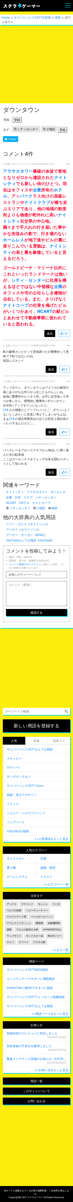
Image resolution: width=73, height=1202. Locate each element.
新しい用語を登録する (37, 725)
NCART (44, 311)
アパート (23, 942)
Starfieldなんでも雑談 (21, 540)
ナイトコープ (16, 305)
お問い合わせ (36, 1101)
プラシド (13, 804)
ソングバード (16, 822)
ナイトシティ (15, 492)
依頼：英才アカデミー (22, 795)
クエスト (46, 877)
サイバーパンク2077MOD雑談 (27, 969)
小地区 (50, 129)
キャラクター (16, 858)
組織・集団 (47, 867)
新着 (36, 741)
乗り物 (11, 867)
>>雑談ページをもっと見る (50, 1013)
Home (5, 17)
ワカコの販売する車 (27, 929)
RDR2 (40, 535)
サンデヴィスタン (19, 776)
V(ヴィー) (13, 767)
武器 (43, 858)
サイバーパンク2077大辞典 (32, 17)
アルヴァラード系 (16, 916)
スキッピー (14, 758)
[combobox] (36, 711)
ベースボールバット (42, 916)
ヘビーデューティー (37, 910)
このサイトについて (36, 1091)
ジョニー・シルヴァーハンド (26, 813)
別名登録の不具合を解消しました (29, 1046)
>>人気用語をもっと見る (51, 839)
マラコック (27, 904)
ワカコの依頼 (14, 910)
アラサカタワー (18, 171)
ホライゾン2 (38, 524)
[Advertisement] (36, 64)
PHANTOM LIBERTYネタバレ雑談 (30, 988)
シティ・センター (28, 280)
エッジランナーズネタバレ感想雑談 (31, 979)
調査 (9, 929)
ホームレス (13, 239)
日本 (6, 410)
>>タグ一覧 (60, 950)
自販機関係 (54, 923)
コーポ (56, 904)
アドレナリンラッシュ (19, 923)
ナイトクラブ (37, 202)
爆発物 (39, 923)
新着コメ (59, 741)
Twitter (11, 139)
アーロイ (12, 529)
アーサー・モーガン (19, 535)
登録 (17, 120)
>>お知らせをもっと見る (51, 1070)
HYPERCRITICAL (52, 929)
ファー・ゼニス (16, 524)
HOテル (24, 503)
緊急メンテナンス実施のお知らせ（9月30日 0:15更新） (36, 1059)
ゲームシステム (17, 877)
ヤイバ (10, 942)
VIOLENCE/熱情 (18, 831)
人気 (14, 741)
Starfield (45, 540)
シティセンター (27, 129)
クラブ (28, 497)
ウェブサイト (14, 935)
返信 (50, 333)
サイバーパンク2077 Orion (25, 786)
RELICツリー (55, 935)
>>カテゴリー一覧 (56, 884)
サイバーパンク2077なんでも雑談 (30, 749)
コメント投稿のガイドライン (25, 564)
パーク (26, 195)
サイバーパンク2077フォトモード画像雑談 (36, 997)
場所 (58, 17)
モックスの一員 (34, 935)
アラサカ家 (39, 942)
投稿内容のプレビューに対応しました (32, 1033)
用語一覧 (36, 1081)
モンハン (43, 904)
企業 (37, 189)
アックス (11, 904)
